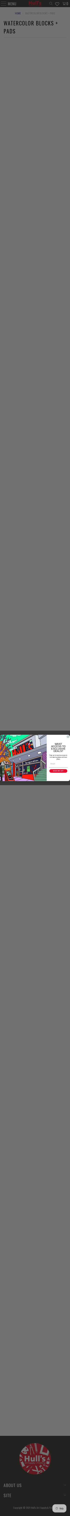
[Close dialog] (68, 737)
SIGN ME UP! (58, 771)
